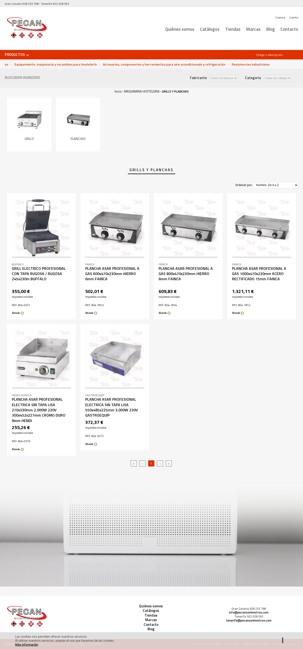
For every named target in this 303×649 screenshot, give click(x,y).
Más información (26, 644)
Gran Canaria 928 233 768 (249, 609)
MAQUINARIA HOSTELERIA (142, 91)
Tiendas (233, 29)
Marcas (253, 29)
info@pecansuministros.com (248, 612)
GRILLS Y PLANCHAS (175, 91)
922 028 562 (55, 3)
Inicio (118, 91)
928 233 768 (22, 3)
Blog (270, 29)
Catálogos (209, 29)
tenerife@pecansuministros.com (249, 620)
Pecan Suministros (27, 28)
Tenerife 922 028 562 (248, 616)
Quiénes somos (179, 29)
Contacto (289, 29)
